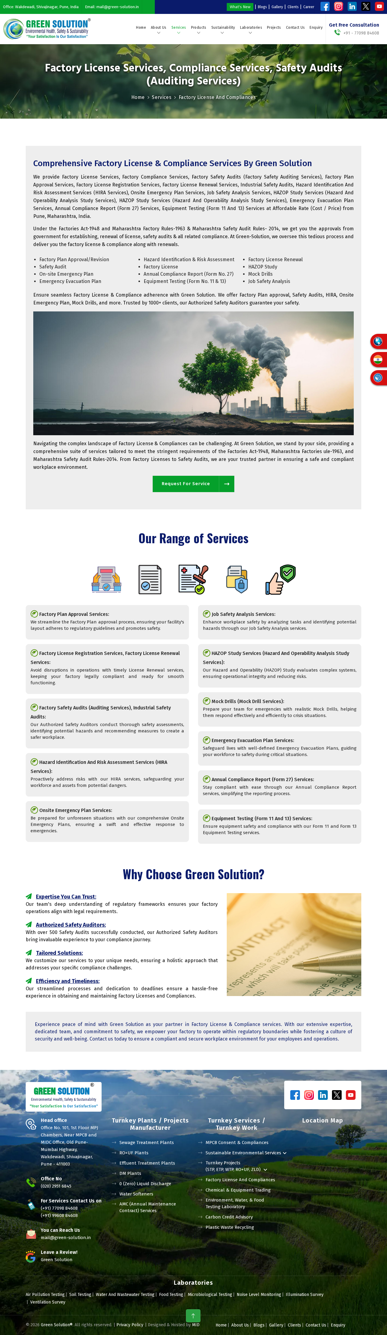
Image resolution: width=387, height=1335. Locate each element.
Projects (274, 27)
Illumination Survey (305, 1294)
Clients (293, 7)
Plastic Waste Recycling (230, 1227)
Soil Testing (80, 1294)
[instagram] (338, 6)
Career (308, 7)
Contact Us (295, 27)
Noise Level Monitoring (259, 1294)
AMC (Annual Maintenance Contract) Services (147, 1207)
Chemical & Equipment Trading (238, 1190)
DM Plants (130, 1173)
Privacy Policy (129, 1324)
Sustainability (223, 27)
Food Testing (171, 1294)
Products (199, 27)
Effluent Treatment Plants (147, 1163)
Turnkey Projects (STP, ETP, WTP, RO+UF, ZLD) (234, 1166)
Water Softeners (136, 1194)
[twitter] (365, 6)
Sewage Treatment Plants (146, 1142)
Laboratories (251, 27)
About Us (159, 27)
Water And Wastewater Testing (125, 1294)
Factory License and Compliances (240, 1179)
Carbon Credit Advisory (229, 1217)
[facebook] (325, 6)
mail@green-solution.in (117, 7)
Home (141, 27)
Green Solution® (57, 1324)
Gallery (277, 7)
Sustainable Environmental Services (243, 1153)
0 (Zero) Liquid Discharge (145, 1183)
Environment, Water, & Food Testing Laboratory (235, 1203)
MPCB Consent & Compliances (237, 1142)
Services (178, 27)
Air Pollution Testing (45, 1294)
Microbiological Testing (210, 1294)
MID (195, 1324)
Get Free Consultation (354, 25)
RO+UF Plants (133, 1153)
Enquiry (316, 27)
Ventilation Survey (47, 1302)
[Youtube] (379, 6)
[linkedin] (352, 6)
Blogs (262, 7)
